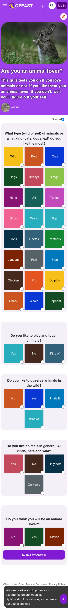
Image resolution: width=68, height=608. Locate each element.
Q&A (21, 584)
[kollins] (5, 107)
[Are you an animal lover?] (34, 43)
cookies (22, 590)
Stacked (57, 119)
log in (62, 5)
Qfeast (10, 584)
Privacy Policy (57, 584)
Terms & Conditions (36, 584)
